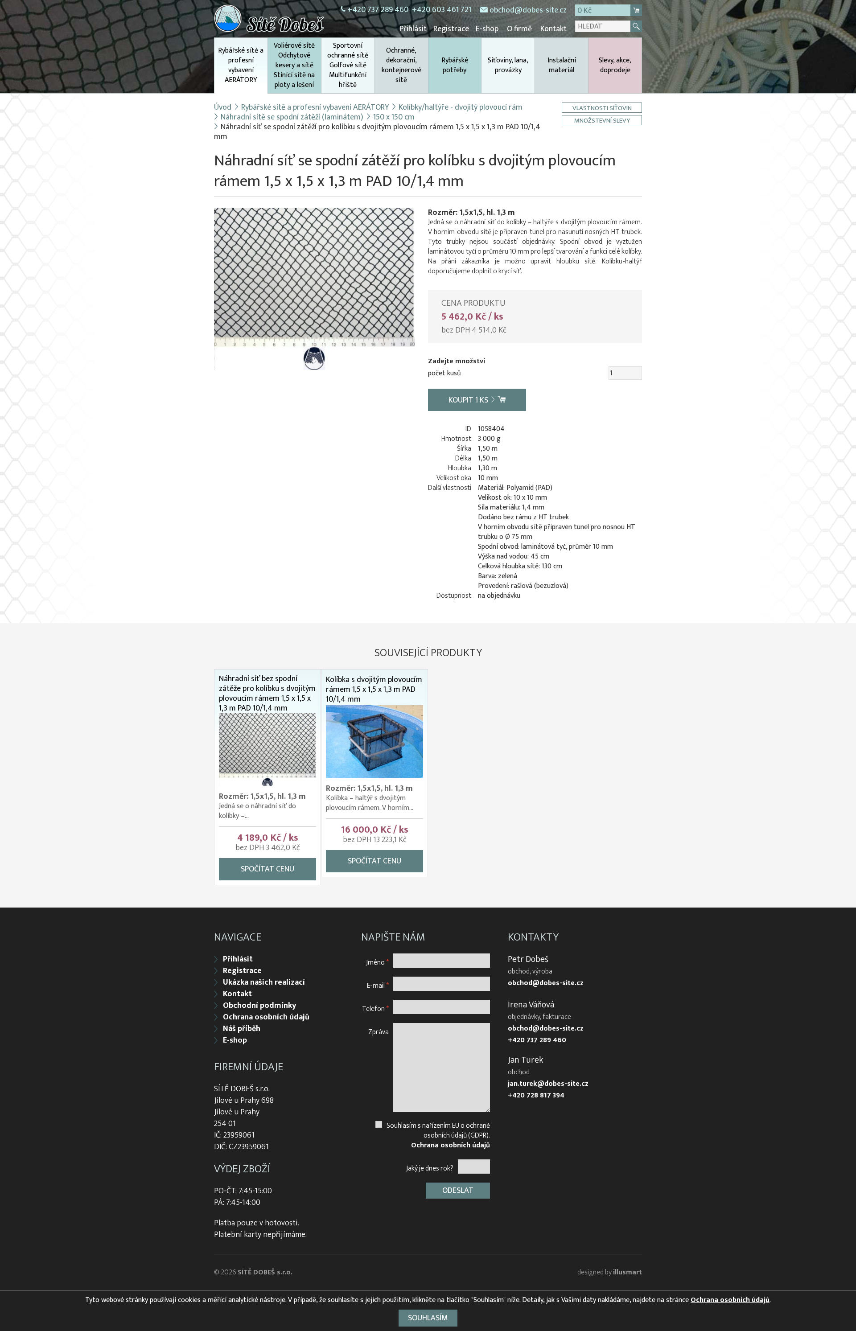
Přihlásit (413, 29)
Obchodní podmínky (259, 1005)
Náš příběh (241, 1028)
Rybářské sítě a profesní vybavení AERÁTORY (240, 65)
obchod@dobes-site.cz (528, 10)
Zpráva (378, 1031)
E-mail (378, 985)
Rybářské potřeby (454, 65)
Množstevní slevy (602, 120)
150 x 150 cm (394, 117)
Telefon (375, 1008)
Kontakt (553, 29)
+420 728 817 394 (536, 1096)
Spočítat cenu (267, 869)
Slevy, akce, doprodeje (615, 65)
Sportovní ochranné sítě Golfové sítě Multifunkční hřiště (347, 65)
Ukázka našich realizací (264, 982)
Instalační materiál (561, 65)
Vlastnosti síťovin (602, 108)
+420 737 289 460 (377, 10)
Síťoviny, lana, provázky (508, 65)
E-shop (487, 29)
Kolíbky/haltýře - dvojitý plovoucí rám (461, 107)
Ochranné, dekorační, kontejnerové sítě (401, 65)
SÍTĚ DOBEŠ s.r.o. (265, 1272)
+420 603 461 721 (441, 10)
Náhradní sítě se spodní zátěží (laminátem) (292, 117)
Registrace (451, 29)
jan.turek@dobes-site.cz (548, 1084)
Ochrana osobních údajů (266, 1017)
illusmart (627, 1272)
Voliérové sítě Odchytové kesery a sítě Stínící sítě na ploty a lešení (294, 65)
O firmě (519, 29)
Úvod (222, 107)
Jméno (377, 962)
